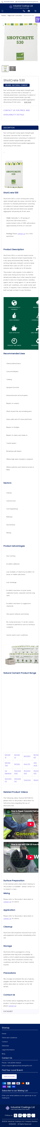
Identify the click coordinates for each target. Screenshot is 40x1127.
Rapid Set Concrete (15, 15)
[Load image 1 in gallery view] (5, 68)
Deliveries (5, 1046)
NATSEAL (17, 764)
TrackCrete (27, 780)
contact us (21, 233)
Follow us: (9, 1115)
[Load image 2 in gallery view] (12, 68)
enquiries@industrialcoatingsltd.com (19, 1066)
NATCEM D (27, 756)
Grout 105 (27, 764)
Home (3, 15)
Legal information (8, 1050)
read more (27, 102)
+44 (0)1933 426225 (14, 1063)
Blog (3, 1054)
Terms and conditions (9, 1037)
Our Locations (9, 1076)
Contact (5, 1042)
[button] (2, 11)
